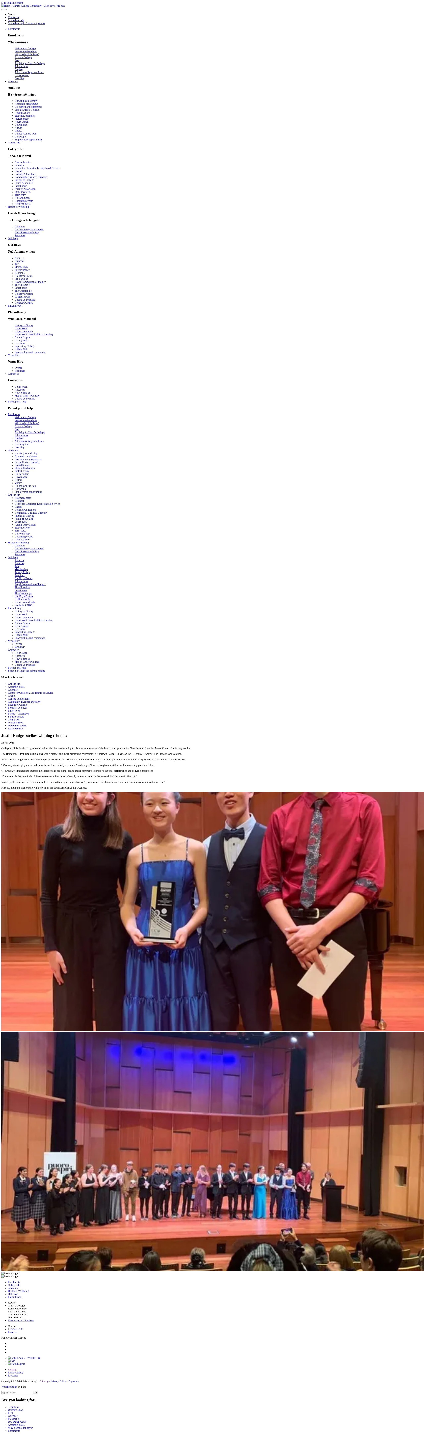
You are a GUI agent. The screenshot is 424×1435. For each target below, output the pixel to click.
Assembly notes (23, 162)
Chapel (18, 171)
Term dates (20, 194)
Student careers (22, 191)
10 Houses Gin (22, 296)
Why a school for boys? (27, 54)
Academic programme (26, 103)
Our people (20, 136)
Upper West (21, 328)
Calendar (19, 165)
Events (18, 367)
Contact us (13, 17)
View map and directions (21, 1320)
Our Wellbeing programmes (29, 229)
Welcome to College (25, 48)
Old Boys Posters (24, 293)
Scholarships (21, 66)
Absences (20, 389)
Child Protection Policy (27, 232)
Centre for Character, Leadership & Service (37, 168)
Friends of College (24, 180)
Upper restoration (24, 331)
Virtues (18, 130)
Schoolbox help (16, 20)
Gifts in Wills (21, 349)
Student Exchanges (25, 115)
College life (14, 142)
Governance (21, 124)
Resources (20, 235)
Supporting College (25, 346)
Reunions (20, 272)
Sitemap (12, 1369)
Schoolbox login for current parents (26, 23)
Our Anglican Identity (26, 100)
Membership (21, 267)
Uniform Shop (22, 197)
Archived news (22, 203)
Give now (20, 343)
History (18, 127)
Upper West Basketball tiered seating (34, 334)
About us (13, 81)
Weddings (20, 370)
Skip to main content (12, 2)
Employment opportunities (28, 139)
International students (26, 51)
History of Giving (24, 325)
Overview (20, 226)
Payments (13, 1375)
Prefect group (22, 118)
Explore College (23, 57)
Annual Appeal (22, 337)
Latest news (21, 186)
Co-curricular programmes (28, 106)
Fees (17, 60)
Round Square (22, 112)
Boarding (19, 78)
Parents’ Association (25, 188)
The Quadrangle (23, 290)
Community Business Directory (31, 177)
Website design (9, 1386)
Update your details (25, 299)
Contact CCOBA (24, 302)
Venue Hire (14, 355)
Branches (19, 261)
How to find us (22, 392)
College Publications (25, 174)
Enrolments (14, 28)
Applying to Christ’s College (30, 63)
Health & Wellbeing (18, 206)
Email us (12, 1332)
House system (22, 75)
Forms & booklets (24, 183)
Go (35, 1392)
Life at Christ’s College (27, 109)
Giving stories (22, 340)
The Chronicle (22, 284)
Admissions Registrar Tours (29, 72)
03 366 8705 (16, 1329)
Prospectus (13, 1418)
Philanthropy (14, 305)
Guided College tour (25, 133)
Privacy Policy (22, 269)
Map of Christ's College (27, 395)
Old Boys (13, 238)
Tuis (17, 264)
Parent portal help (17, 401)
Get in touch (21, 386)
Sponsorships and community (30, 352)
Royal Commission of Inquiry (30, 281)
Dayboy (19, 69)
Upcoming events (24, 200)
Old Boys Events (23, 275)
